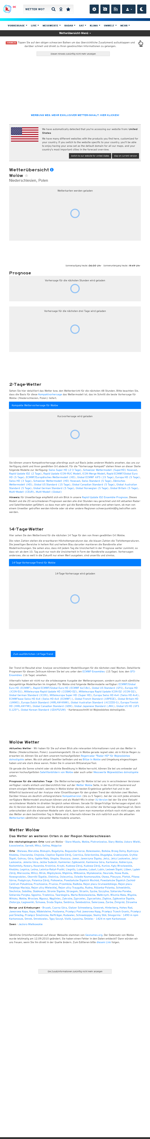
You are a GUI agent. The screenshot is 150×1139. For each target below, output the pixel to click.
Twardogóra (62, 894)
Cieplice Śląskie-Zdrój (58, 854)
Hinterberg (111, 907)
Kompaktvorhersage (50, 394)
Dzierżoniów (92, 854)
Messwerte (51, 25)
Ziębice (106, 898)
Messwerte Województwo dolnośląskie (115, 772)
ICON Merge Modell (93, 473)
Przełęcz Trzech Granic (115, 911)
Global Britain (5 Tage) (124, 488)
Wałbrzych (103, 894)
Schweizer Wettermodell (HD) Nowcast (56, 480)
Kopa (32, 911)
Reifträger (56, 915)
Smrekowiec (40, 918)
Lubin (101, 869)
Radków (77, 883)
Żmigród (119, 902)
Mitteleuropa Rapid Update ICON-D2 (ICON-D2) (107, 691)
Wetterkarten (17, 817)
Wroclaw (33, 898)
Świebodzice (82, 902)
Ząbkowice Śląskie (123, 898)
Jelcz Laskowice (120, 858)
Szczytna (103, 891)
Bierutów (33, 851)
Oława (105, 876)
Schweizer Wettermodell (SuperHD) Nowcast (110, 469)
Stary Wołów (115, 841)
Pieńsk (126, 876)
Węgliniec (55, 898)
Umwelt (109, 25)
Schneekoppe (84, 915)
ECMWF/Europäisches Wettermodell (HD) (51, 477)
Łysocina (77, 918)
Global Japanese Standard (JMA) (94, 706)
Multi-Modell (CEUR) (21, 491)
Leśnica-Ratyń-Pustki (51, 869)
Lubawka (82, 869)
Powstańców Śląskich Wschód (81, 880)
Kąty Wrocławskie (121, 865)
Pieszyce (115, 876)
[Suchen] (53, 9)
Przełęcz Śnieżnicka (36, 915)
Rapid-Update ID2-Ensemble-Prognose (105, 497)
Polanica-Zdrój (40, 880)
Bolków (106, 851)
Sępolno (36, 894)
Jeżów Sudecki (48, 862)
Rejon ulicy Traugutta (71, 887)
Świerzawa (97, 902)
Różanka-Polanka (104, 887)
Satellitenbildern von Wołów (56, 772)
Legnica (24, 869)
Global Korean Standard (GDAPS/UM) (43, 709)
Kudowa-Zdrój (92, 865)
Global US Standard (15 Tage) (52, 484)
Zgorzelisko (94, 898)
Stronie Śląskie (56, 891)
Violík (67, 918)
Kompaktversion (71, 796)
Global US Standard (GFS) (107, 687)
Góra (30, 858)
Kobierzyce (125, 862)
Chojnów (39, 854)
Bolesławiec (93, 851)
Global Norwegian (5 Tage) (92, 488)
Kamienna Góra (95, 862)
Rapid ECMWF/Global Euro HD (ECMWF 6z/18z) (61, 687)
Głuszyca (65, 858)
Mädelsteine (44, 911)
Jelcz (106, 858)
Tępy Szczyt (56, 918)
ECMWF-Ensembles (93, 671)
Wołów (85, 841)
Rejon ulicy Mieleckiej (44, 887)
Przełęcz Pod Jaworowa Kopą (82, 911)
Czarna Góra (59, 907)
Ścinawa (40, 902)
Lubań (92, 869)
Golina (46, 845)
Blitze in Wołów (92, 759)
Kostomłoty (15, 865)
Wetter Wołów (84, 785)
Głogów (54, 858)
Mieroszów (23, 873)
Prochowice (40, 883)
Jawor (75, 858)
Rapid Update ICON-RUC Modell (62, 473)
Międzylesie (54, 873)
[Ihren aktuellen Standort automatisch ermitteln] (61, 9)
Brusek (46, 907)
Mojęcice (56, 845)
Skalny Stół (99, 915)
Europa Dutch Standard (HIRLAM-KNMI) (45, 702)
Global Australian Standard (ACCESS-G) (95, 702)
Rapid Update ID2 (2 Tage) (25, 473)
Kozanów (38, 865)
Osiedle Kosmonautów (87, 876)
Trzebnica (48, 894)
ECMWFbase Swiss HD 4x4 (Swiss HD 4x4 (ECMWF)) (41, 698)
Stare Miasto (72, 841)
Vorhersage (17, 25)
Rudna (89, 887)
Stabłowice (39, 891)
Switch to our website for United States (90, 155)
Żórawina (131, 902)
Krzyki (60, 865)
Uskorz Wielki (132, 841)
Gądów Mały (42, 858)
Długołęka (106, 854)
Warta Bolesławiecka (83, 894)
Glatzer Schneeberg (80, 907)
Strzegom (72, 891)
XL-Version (101, 799)
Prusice (53, 883)
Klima (94, 25)
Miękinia (67, 873)
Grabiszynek (120, 854)
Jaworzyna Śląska (91, 858)
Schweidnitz (123, 887)
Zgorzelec (79, 898)
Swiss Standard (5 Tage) (97, 480)
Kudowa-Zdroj (74, 865)
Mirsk (42, 873)
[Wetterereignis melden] (115, 9)
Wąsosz (43, 898)
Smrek (28, 918)
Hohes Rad (125, 907)
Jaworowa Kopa (18, 911)
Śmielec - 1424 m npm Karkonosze (105, 918)
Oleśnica (53, 876)
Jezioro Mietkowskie (30, 924)
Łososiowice (16, 845)
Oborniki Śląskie (37, 876)
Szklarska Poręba (19, 894)
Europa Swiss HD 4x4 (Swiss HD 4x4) (116, 695)
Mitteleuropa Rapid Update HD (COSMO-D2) (50, 691)
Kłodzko (13, 869)
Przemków (65, 883)
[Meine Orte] (68, 9)
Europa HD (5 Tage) (127, 477)
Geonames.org (93, 934)
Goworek (98, 907)
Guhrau (22, 858)
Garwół (29, 845)
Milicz (34, 873)
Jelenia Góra (30, 862)
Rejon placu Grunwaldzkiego (100, 883)
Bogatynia (57, 851)
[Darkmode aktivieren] (141, 9)
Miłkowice (79, 873)
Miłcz (38, 845)
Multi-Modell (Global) (49, 491)
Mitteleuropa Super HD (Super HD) (71, 695)
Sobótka (26, 891)
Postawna (58, 911)
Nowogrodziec (17, 876)
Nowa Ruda (121, 873)
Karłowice (112, 862)
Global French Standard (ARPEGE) (95, 698)
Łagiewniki (27, 902)
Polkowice (57, 880)
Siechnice (14, 891)
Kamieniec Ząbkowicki (71, 862)
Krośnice (50, 865)
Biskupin (45, 851)
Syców (93, 891)
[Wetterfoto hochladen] (105, 9)
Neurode (108, 873)
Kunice (106, 865)
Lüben (127, 869)
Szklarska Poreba (120, 891)
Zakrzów (67, 898)
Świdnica (68, 902)
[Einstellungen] (94, 9)
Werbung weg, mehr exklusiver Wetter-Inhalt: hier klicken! (75, 115)
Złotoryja (14, 902)
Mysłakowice (94, 873)
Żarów (109, 902)
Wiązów (131, 894)
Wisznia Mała (118, 894)
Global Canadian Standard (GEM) (53, 706)
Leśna (34, 869)
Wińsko (13, 898)
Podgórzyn (24, 880)
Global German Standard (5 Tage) (53, 488)
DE (14, 6)
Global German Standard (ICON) (28, 695)
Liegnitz (70, 869)
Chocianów (26, 854)
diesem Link (104, 942)
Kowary (28, 865)
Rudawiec (69, 915)
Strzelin (83, 891)
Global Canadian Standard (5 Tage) (93, 484)
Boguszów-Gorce (75, 851)
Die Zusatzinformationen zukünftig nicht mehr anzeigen (75, 971)
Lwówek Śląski (114, 869)
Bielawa (22, 851)
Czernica (78, 854)
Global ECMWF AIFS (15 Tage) (95, 477)
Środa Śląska (54, 902)
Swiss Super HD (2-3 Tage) (65, 469)
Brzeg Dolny (118, 851)
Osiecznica (66, 876)
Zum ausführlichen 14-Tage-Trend (33, 654)
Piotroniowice (99, 841)
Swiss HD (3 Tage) (20, 480)
